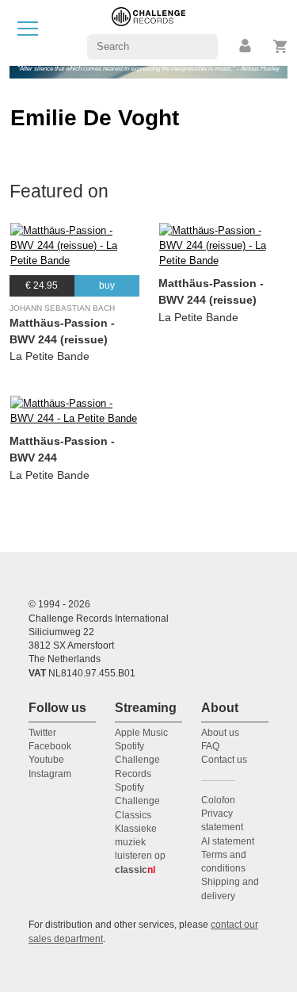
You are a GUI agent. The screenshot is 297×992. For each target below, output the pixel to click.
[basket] (281, 46)
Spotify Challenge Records (137, 760)
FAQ (210, 746)
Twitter (42, 732)
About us (220, 732)
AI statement (227, 841)
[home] (148, 32)
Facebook (50, 746)
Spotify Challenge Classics (137, 801)
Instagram (50, 774)
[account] (246, 46)
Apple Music (141, 732)
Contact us (224, 759)
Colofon (218, 800)
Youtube (46, 759)
